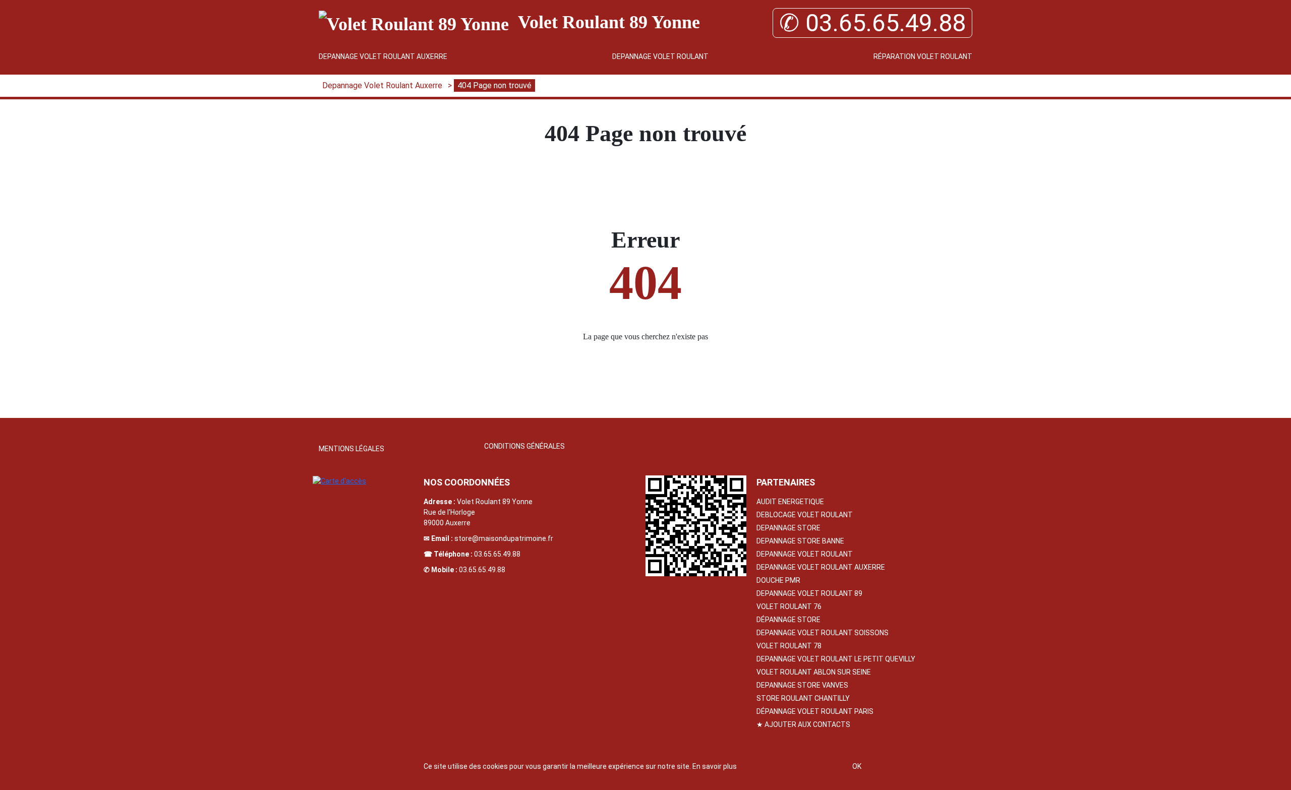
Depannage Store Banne (800, 541)
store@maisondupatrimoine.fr (503, 538)
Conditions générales (524, 446)
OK (856, 766)
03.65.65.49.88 (497, 554)
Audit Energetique (790, 502)
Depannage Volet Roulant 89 (809, 593)
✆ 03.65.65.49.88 (872, 23)
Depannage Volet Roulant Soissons (822, 633)
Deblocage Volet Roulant (804, 515)
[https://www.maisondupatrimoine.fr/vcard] (696, 525)
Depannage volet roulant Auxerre (820, 567)
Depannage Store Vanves (802, 685)
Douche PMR (778, 580)
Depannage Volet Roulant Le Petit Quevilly (835, 659)
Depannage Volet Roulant (660, 56)
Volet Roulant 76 (788, 606)
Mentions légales (351, 449)
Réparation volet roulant (922, 56)
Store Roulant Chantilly (803, 698)
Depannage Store (788, 528)
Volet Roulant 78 (788, 646)
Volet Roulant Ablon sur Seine (813, 672)
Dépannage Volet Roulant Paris (814, 711)
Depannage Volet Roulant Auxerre (383, 56)
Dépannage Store (788, 620)
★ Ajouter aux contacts (803, 724)
